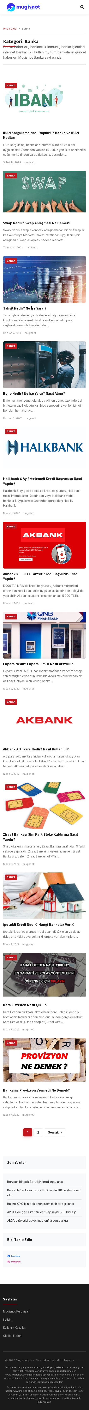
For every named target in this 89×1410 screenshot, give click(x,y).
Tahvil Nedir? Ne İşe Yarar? (25, 308)
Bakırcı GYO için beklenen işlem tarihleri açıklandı (40, 1203)
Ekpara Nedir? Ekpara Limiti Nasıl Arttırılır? (39, 664)
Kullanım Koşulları (14, 1327)
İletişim (7, 1319)
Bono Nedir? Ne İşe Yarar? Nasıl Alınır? (34, 393)
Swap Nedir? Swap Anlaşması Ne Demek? (36, 223)
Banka (11, 85)
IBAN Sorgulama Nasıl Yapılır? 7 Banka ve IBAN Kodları (41, 135)
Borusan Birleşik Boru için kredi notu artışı (35, 1181)
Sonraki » (55, 1132)
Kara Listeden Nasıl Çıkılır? (25, 1005)
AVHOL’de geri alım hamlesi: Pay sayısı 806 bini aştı (41, 1212)
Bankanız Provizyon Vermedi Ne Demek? (36, 1090)
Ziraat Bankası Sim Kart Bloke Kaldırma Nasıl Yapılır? (40, 837)
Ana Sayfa (10, 28)
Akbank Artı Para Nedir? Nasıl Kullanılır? (36, 749)
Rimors (79, 1360)
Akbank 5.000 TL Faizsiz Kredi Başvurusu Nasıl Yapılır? (41, 576)
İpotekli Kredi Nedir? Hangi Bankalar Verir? (39, 924)
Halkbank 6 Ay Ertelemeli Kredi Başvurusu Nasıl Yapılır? (42, 481)
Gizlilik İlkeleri (12, 1335)
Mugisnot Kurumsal (16, 1311)
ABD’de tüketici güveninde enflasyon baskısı (37, 1220)
